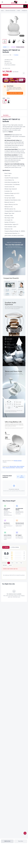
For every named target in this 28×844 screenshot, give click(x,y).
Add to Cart (7, 841)
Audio (18, 10)
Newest (10, 565)
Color (4, 98)
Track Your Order (19, 467)
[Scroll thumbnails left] (3, 41)
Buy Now (20, 841)
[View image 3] (14, 41)
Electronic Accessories (10, 10)
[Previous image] (5, 26)
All (8, 562)
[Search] (25, 6)
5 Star (12, 562)
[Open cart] (26, 2)
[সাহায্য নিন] (25, 833)
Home (2, 10)
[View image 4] (19, 41)
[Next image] (23, 26)
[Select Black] (8, 101)
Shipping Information (10, 467)
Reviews (6, 547)
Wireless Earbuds (18, 460)
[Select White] (4, 101)
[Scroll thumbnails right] (25, 41)
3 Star (21, 562)
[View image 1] (5, 41)
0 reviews (16, 55)
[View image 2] (9, 41)
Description (6, 115)
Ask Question (22, 476)
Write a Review (15, 547)
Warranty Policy (13, 466)
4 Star (17, 562)
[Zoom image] (23, 17)
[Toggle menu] (2, 2)
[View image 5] (23, 41)
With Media (5, 565)
